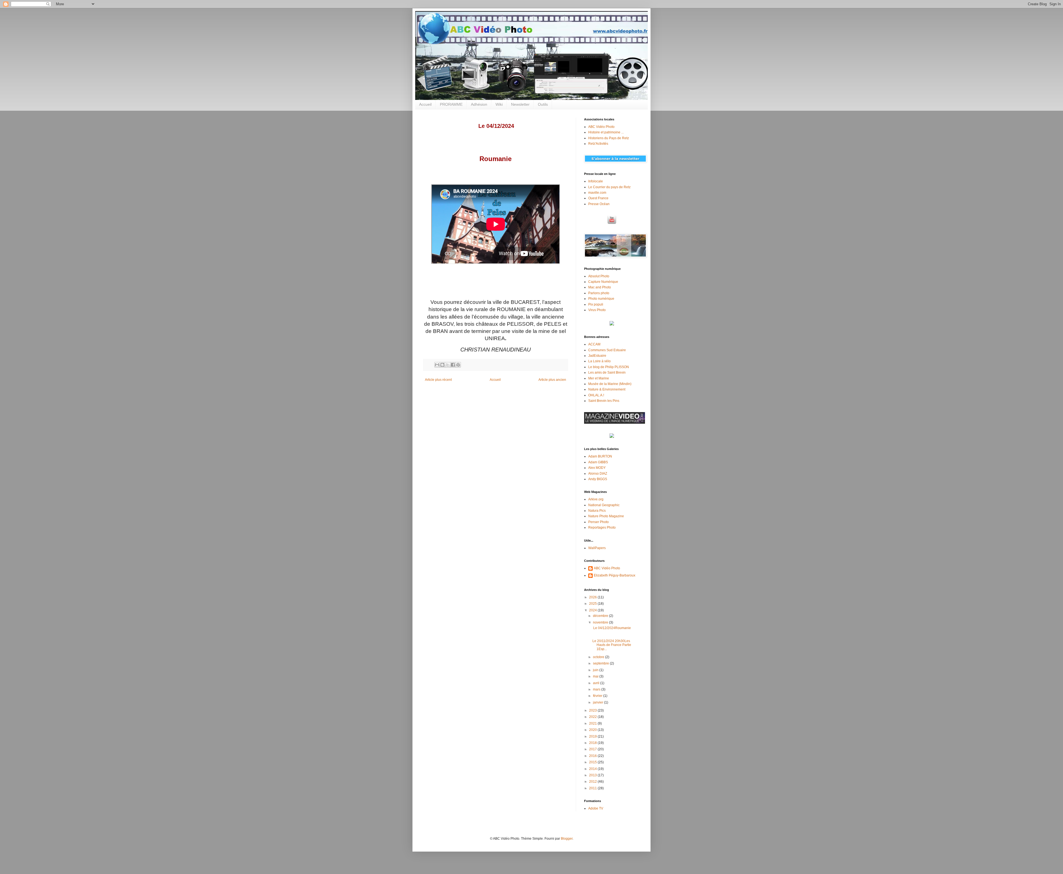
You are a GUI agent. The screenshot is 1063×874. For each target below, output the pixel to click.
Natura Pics (597, 511)
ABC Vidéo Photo (601, 127)
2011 (593, 788)
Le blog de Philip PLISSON (608, 367)
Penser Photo (598, 522)
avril (596, 683)
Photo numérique (601, 299)
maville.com (597, 193)
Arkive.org (595, 499)
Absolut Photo (598, 276)
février (598, 696)
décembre (601, 616)
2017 (593, 749)
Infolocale (595, 181)
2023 (593, 710)
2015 (593, 762)
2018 (593, 743)
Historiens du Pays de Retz (608, 138)
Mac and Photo (599, 287)
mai (596, 676)
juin (596, 670)
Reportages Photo (602, 527)
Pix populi (595, 304)
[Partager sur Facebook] (453, 365)
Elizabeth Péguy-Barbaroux (614, 575)
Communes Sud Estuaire (607, 350)
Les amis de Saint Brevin (607, 372)
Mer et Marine (598, 378)
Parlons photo (598, 293)
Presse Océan (599, 204)
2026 (593, 597)
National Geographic (604, 505)
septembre (601, 663)
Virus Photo (597, 310)
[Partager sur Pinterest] (458, 365)
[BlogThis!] (442, 365)
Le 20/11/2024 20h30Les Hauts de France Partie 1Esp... (611, 645)
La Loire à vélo (599, 361)
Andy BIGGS (597, 479)
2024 (593, 610)
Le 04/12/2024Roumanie (611, 628)
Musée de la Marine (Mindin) (609, 384)
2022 (593, 717)
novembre (601, 622)
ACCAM (594, 344)
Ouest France (598, 198)
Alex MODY (597, 468)
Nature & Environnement (606, 389)
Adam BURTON (600, 456)
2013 (593, 775)
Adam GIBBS (598, 462)
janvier (598, 702)
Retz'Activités (598, 144)
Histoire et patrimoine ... (606, 132)
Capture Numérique (603, 282)
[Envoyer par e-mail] (437, 365)
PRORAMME (451, 104)
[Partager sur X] (447, 365)
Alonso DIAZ (597, 473)
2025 (593, 604)
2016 (593, 756)
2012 (593, 782)
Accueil (425, 104)
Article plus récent (438, 380)
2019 (593, 736)
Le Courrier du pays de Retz (609, 187)
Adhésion (479, 104)
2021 (593, 723)
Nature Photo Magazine (606, 516)
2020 (593, 730)
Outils (543, 104)
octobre (599, 657)
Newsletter (520, 104)
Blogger (566, 839)
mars (597, 689)
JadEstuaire (597, 356)
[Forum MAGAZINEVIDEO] (614, 423)
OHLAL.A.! (596, 395)
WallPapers (597, 548)
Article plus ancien (552, 380)
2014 (593, 769)
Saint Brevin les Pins (603, 401)
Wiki (499, 104)
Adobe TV (595, 808)
